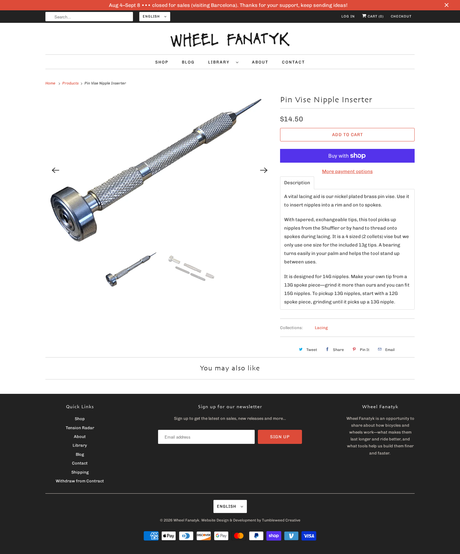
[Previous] (55, 170)
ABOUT (260, 62)
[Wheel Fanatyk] (230, 40)
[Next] (264, 170)
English (152, 16)
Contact (80, 463)
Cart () (375, 16)
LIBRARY (220, 62)
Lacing (321, 327)
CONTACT (293, 62)
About (80, 436)
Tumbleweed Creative (281, 520)
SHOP (161, 62)
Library (80, 445)
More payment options (347, 171)
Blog (80, 454)
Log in (348, 16)
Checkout (401, 16)
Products (70, 83)
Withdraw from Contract (80, 481)
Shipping (80, 472)
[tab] (297, 182)
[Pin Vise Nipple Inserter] (159, 170)
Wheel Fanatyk (186, 520)
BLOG (188, 62)
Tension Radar (80, 427)
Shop (80, 418)
